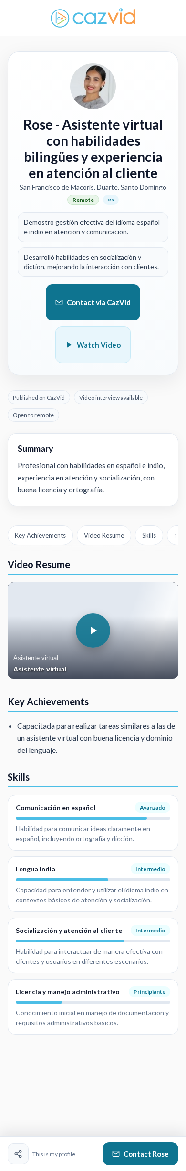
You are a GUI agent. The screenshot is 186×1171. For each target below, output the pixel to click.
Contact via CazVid (99, 302)
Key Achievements (40, 535)
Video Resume (104, 535)
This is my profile (53, 1154)
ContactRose (146, 1154)
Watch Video (99, 344)
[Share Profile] (18, 1153)
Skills (149, 535)
